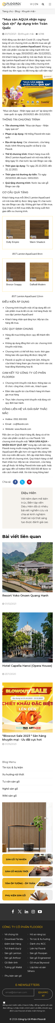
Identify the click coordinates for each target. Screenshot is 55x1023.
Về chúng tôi (11, 934)
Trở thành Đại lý (13, 948)
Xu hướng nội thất (13, 774)
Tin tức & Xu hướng (40, 939)
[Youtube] (41, 912)
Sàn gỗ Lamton (13, 953)
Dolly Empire (12, 242)
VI (31, 4)
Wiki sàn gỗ (9, 795)
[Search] (43, 4)
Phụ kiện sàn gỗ (13, 975)
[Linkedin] (27, 912)
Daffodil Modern (38, 284)
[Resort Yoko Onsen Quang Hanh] (27, 567)
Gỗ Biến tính (11, 962)
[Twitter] (21, 912)
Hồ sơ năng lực (38, 934)
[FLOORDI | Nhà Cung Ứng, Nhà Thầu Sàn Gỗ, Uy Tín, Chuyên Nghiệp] (12, 4)
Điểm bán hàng (13, 943)
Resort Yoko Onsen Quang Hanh (25, 595)
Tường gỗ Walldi (13, 967)
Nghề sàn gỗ (10, 788)
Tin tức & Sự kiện (12, 767)
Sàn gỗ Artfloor (13, 958)
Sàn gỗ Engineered (40, 958)
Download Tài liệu (14, 939)
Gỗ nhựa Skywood (39, 962)
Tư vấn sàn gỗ (11, 781)
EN (36, 4)
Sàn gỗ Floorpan (38, 953)
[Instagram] (34, 912)
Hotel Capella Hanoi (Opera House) (27, 665)
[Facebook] (14, 912)
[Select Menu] (50, 4)
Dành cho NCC (38, 943)
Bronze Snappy (14, 284)
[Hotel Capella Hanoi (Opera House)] (27, 637)
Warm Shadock (37, 242)
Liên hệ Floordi (37, 948)
